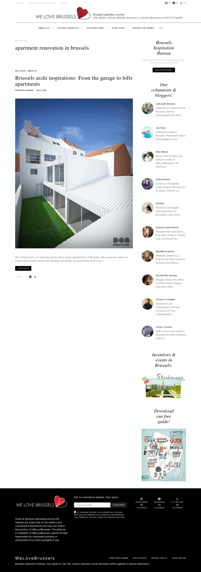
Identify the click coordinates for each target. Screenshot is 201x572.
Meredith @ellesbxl (165, 251)
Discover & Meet (95, 28)
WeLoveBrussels (35, 558)
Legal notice (179, 558)
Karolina (160, 203)
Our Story (19, 3)
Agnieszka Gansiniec (24, 90)
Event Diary (118, 28)
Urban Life (44, 28)
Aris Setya (161, 127)
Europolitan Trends (143, 28)
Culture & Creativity (68, 28)
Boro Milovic (162, 151)
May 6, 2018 (41, 90)
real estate (20, 71)
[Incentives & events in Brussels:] (164, 385)
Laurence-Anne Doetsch (167, 227)
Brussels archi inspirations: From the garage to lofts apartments (74, 80)
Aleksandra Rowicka (165, 103)
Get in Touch (140, 558)
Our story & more (118, 558)
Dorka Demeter (163, 179)
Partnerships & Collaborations (42, 3)
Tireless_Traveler (164, 326)
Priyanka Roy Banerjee (166, 275)
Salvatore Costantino (165, 299)
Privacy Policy (159, 558)
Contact (64, 3)
